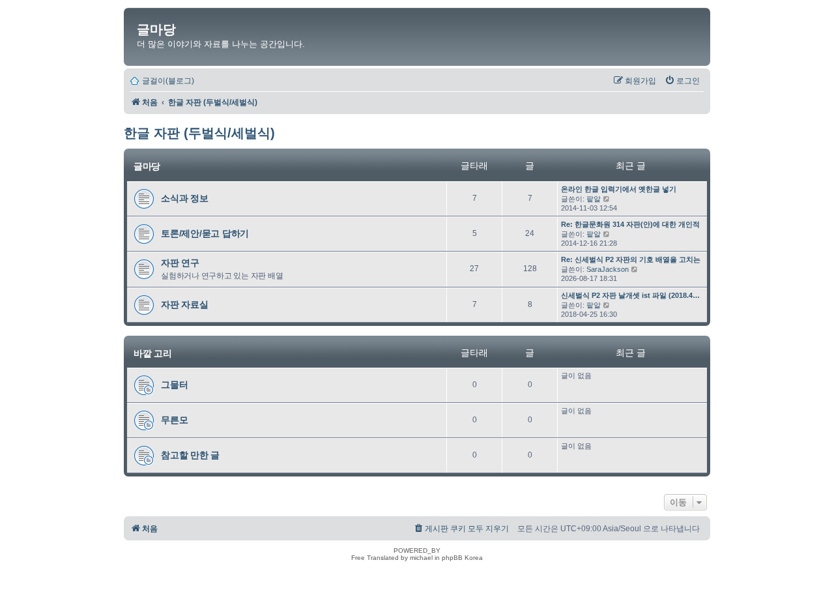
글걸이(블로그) (168, 80)
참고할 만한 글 (190, 455)
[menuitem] (682, 80)
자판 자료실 (184, 304)
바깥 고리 (153, 353)
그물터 (174, 384)
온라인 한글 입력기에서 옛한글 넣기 (618, 189)
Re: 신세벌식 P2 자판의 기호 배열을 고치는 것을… (642, 259)
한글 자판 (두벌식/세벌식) (199, 133)
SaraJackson (607, 269)
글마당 (156, 29)
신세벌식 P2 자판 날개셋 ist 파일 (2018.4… (630, 295)
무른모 (174, 420)
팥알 (593, 199)
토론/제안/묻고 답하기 (205, 233)
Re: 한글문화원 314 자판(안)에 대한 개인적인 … (638, 224)
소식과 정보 (184, 198)
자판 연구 (180, 262)
